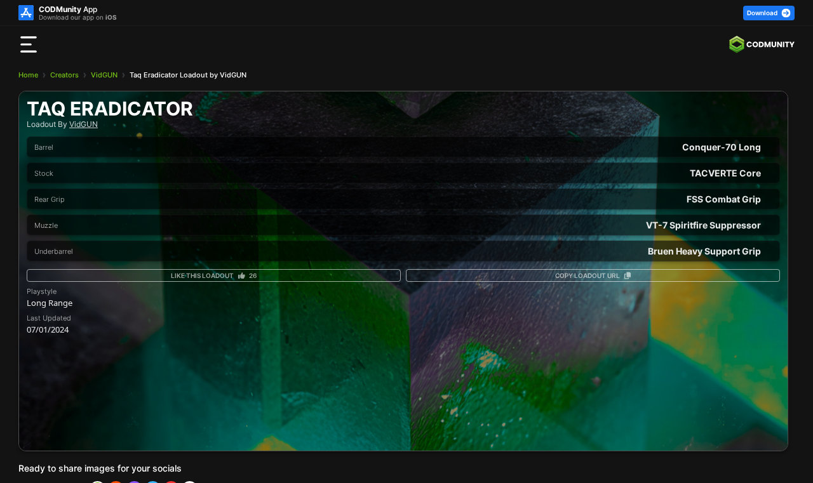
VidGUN (104, 74)
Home (28, 74)
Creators (64, 74)
